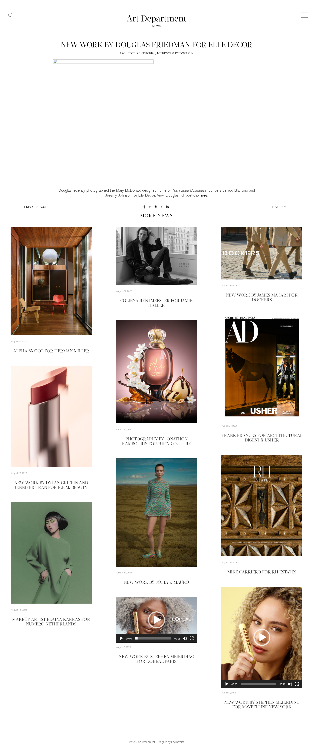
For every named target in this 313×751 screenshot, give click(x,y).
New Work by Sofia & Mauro (156, 582)
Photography (182, 53)
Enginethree (177, 742)
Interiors (164, 53)
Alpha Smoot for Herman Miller (51, 351)
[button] (261, 637)
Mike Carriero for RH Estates (261, 572)
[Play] (227, 684)
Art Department (146, 742)
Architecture (130, 53)
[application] (261, 637)
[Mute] (290, 684)
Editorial (148, 53)
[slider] (258, 684)
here (203, 196)
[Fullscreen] (297, 684)
